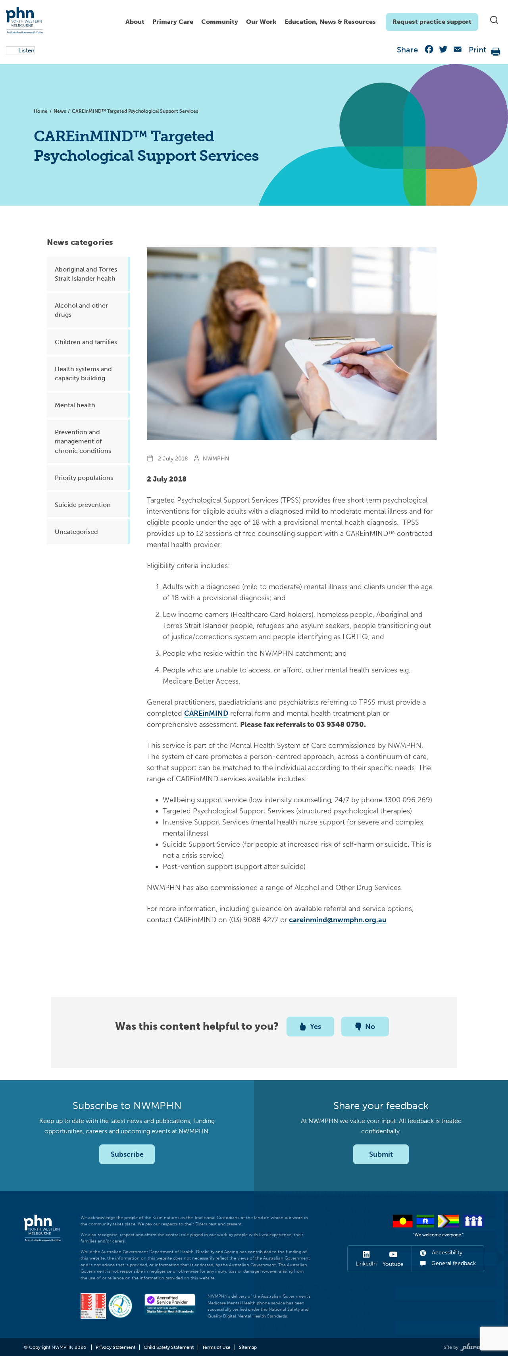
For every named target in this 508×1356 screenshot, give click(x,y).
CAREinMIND (206, 713)
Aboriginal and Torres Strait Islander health (86, 274)
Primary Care (172, 21)
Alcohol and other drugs (81, 310)
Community (219, 21)
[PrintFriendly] (496, 51)
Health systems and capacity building (83, 373)
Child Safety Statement (169, 1347)
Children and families (86, 342)
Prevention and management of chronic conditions (83, 441)
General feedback (453, 1263)
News (60, 111)
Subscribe (127, 1154)
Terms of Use (216, 1347)
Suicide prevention (83, 504)
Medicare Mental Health (232, 1303)
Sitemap (248, 1347)
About (134, 21)
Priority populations (84, 478)
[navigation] (299, 20)
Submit (381, 1154)
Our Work (261, 21)
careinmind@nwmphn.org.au (338, 919)
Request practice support (432, 21)
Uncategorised (76, 531)
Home (41, 111)
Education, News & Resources (330, 21)
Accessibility (446, 1252)
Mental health (75, 405)
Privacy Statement (115, 1347)
